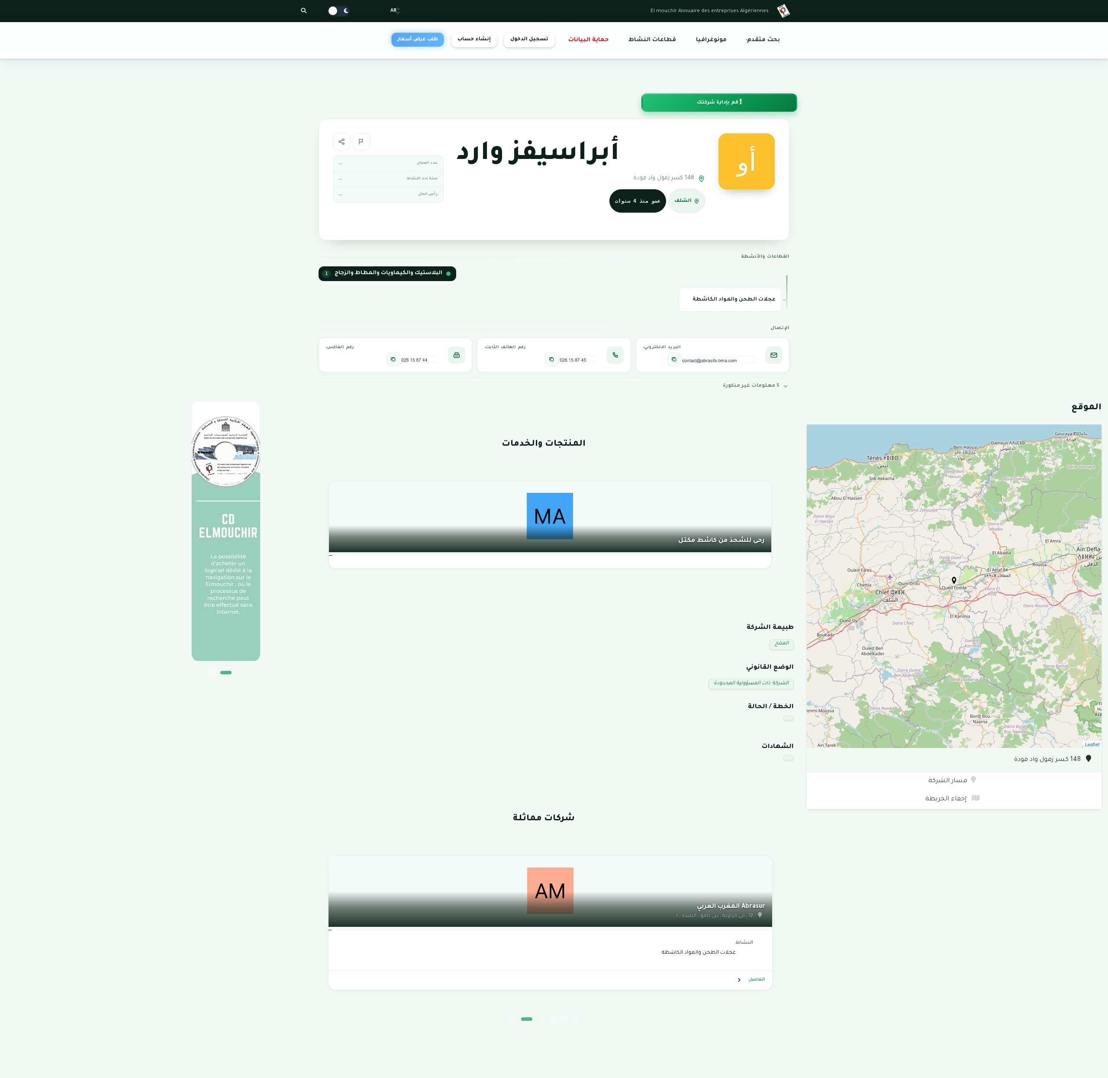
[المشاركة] (341, 141)
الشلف (683, 201)
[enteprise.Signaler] (361, 141)
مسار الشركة (947, 781)
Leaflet (1092, 744)
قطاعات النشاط (652, 40)
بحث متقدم (763, 40)
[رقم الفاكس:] (393, 359)
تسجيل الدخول (529, 39)
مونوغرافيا (711, 40)
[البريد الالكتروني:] (674, 359)
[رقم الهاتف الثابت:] (552, 359)
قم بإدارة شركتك (718, 103)
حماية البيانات (588, 40)
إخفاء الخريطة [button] (946, 799)
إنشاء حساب (473, 39)
